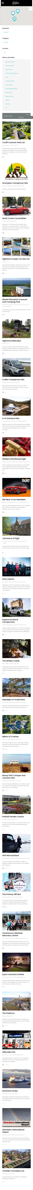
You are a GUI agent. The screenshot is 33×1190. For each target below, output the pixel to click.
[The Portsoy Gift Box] (16, 882)
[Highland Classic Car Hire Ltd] (16, 246)
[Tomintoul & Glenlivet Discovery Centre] (16, 920)
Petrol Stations (8, 69)
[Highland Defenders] (16, 328)
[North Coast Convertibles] (16, 206)
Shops (6, 77)
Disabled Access (9, 96)
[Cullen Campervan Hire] (16, 367)
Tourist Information (10, 81)
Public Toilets (8, 92)
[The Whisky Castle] (16, 648)
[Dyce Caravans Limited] (16, 962)
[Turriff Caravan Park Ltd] (16, 130)
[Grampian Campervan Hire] (16, 170)
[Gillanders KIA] (16, 1039)
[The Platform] (16, 1001)
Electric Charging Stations (11, 73)
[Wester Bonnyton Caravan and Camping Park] (16, 287)
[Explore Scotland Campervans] (16, 607)
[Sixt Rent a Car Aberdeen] (16, 487)
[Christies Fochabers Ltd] (16, 1158)
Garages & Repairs (10, 62)
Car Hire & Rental (9, 65)
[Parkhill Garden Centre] (16, 804)
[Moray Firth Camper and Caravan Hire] (16, 763)
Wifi (6, 108)
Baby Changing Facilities (11, 88)
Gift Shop (7, 100)
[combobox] (16, 42)
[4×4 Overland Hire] (16, 406)
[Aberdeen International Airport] (16, 1117)
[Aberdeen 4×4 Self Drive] (16, 687)
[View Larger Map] (30, 8)
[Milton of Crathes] (16, 724)
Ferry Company (9, 85)
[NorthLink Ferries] (16, 1078)
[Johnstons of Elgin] (16, 526)
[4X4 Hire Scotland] (16, 843)
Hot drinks (7, 104)
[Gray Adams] (16, 566)
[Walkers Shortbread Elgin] (16, 446)
